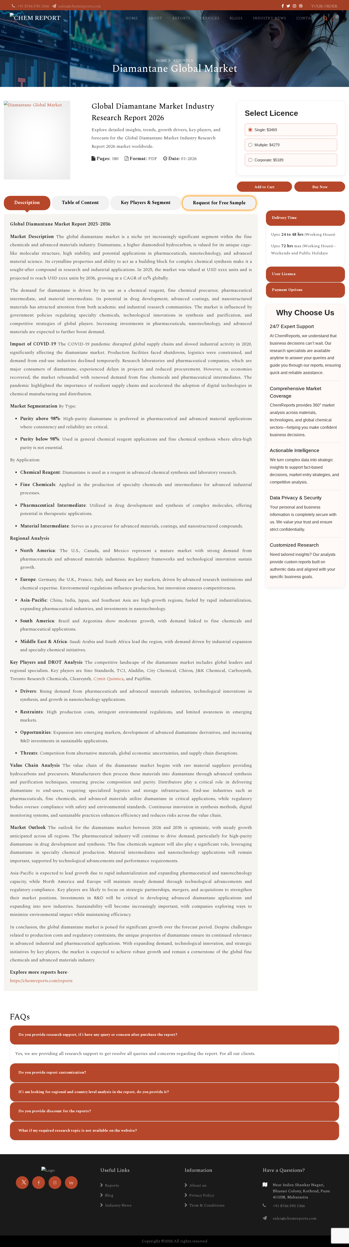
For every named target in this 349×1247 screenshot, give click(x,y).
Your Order (324, 6)
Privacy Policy (201, 1195)
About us (197, 1185)
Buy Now (320, 187)
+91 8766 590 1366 (33, 6)
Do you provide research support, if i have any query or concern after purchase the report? (97, 1035)
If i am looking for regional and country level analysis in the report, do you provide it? (93, 1092)
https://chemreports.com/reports (41, 980)
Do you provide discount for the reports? (54, 1111)
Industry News (269, 18)
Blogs (236, 18)
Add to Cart (264, 187)
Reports (181, 18)
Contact (306, 18)
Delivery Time (284, 218)
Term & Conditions (207, 1205)
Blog (109, 1195)
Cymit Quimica (108, 678)
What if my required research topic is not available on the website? (77, 1130)
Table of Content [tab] (80, 202)
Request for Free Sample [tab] (219, 202)
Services (210, 18)
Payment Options (287, 290)
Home (132, 18)
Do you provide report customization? (52, 1072)
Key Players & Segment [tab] (146, 202)
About (155, 18)
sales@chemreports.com (79, 6)
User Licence (284, 274)
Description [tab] (27, 202)
